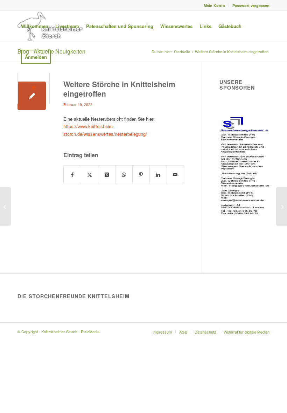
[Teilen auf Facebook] (72, 175)
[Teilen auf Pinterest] (141, 175)
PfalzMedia (90, 331)
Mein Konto (214, 5)
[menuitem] (214, 5)
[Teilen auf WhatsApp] (123, 175)
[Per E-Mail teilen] (175, 175)
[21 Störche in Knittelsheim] (5, 206)
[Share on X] (106, 175)
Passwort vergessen (251, 5)
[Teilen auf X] (89, 175)
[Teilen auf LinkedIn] (158, 175)
